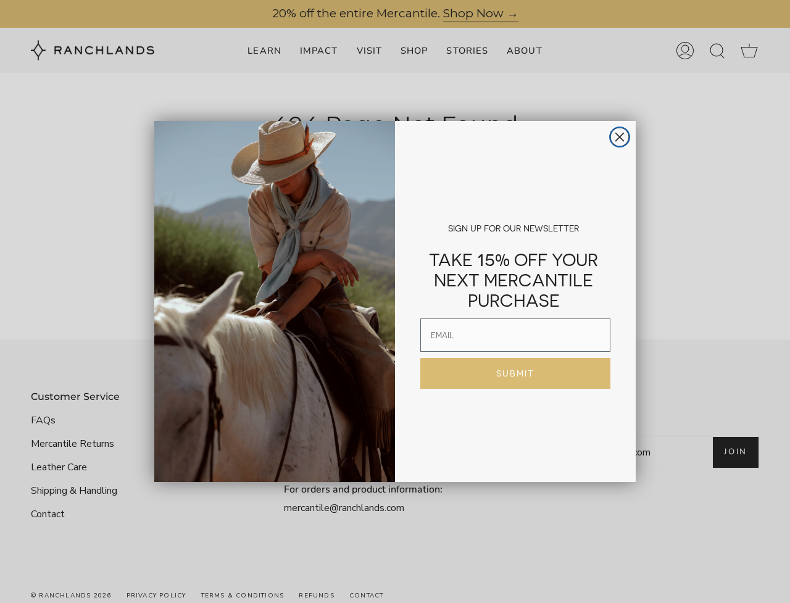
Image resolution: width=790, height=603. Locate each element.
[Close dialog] (620, 137)
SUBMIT (515, 373)
